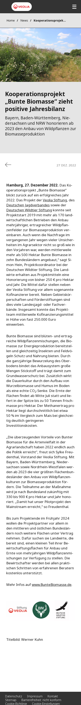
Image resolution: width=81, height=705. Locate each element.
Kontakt (53, 696)
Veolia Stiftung (55, 200)
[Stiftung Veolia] (22, 7)
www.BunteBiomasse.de (51, 584)
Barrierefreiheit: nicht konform (41, 700)
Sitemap (10, 700)
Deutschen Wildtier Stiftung (29, 210)
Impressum (35, 696)
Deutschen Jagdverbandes (28, 205)
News (24, 20)
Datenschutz (13, 696)
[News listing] (8, 165)
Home (10, 20)
